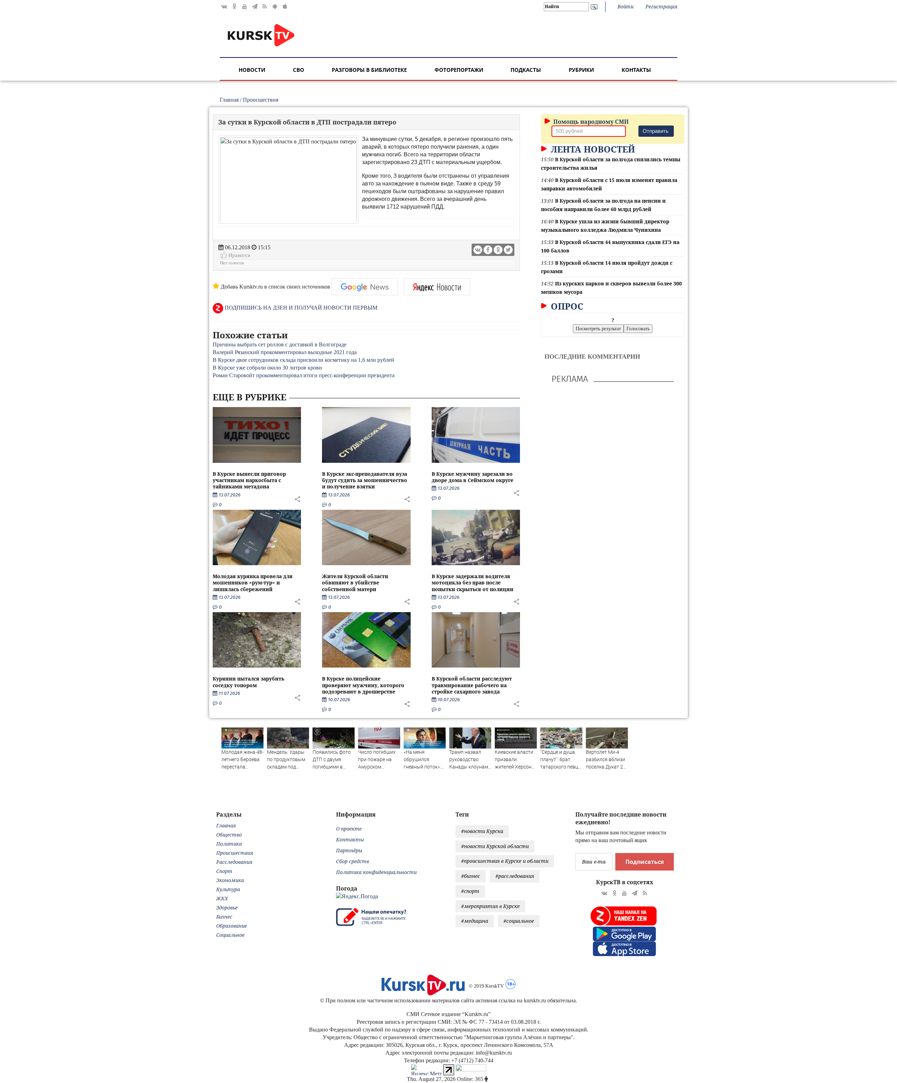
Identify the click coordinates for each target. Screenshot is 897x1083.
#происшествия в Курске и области (504, 861)
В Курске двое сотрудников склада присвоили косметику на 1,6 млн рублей (303, 360)
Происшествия (260, 100)
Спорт (224, 871)
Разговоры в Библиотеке (369, 69)
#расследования (514, 876)
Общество (229, 834)
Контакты (636, 69)
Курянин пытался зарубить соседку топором (248, 681)
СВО (298, 69)
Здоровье (227, 907)
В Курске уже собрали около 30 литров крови (267, 368)
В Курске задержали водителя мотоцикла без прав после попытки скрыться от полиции (472, 582)
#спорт (470, 891)
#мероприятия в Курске (490, 906)
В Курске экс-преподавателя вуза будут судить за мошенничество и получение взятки (364, 480)
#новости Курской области (495, 846)
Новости (252, 69)
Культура (228, 889)
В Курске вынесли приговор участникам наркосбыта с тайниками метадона (249, 480)
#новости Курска (482, 831)
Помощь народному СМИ (590, 122)
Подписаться (644, 862)
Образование (231, 925)
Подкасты (526, 69)
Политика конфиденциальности (376, 872)
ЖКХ (222, 898)
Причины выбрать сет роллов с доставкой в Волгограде (280, 344)
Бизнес (224, 916)
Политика (229, 843)
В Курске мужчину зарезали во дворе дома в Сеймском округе (472, 477)
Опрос (565, 306)
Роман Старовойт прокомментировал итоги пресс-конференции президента (304, 375)
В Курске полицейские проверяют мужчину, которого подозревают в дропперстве (363, 685)
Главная (229, 100)
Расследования (234, 862)
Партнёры (349, 850)
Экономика (230, 880)
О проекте (349, 828)
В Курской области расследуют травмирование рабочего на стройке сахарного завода (472, 685)
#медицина (474, 921)
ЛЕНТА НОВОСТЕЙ (591, 149)
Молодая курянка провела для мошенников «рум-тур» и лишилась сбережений (253, 582)
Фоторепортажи (458, 69)
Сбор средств (352, 861)
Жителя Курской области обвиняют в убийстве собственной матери (355, 582)
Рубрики (581, 69)
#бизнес (470, 876)
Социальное (230, 935)
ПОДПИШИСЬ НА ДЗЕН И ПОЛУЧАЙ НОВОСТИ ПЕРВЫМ (300, 308)
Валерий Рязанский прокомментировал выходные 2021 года (285, 352)
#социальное (519, 921)
